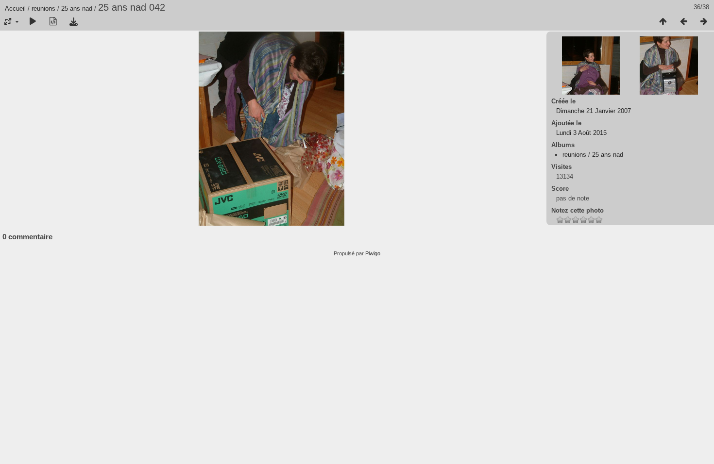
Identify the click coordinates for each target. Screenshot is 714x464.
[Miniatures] (663, 22)
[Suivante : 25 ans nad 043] (704, 22)
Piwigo (372, 253)
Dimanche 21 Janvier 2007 (593, 111)
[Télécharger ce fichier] (73, 22)
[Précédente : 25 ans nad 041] (683, 22)
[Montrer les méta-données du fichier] (53, 22)
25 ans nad (76, 8)
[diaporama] (32, 22)
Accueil (15, 8)
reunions (43, 8)
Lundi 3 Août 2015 (581, 132)
